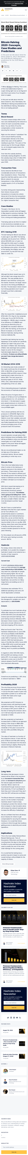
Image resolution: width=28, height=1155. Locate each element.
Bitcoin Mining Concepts (8, 864)
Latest (2, 15)
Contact (3, 1137)
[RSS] (20, 1017)
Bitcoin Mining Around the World (17, 15)
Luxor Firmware (21, 943)
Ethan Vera (6, 65)
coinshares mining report (15, 565)
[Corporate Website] (14, 1017)
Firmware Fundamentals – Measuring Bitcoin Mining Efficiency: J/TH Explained (13, 967)
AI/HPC (7, 15)
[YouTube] (17, 1017)
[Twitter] (19, 870)
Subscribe (14, 900)
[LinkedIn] (11, 1017)
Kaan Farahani (9, 942)
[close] (26, 3)
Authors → (4, 1063)
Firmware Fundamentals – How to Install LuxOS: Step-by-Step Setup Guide (13, 929)
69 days (9, 86)
